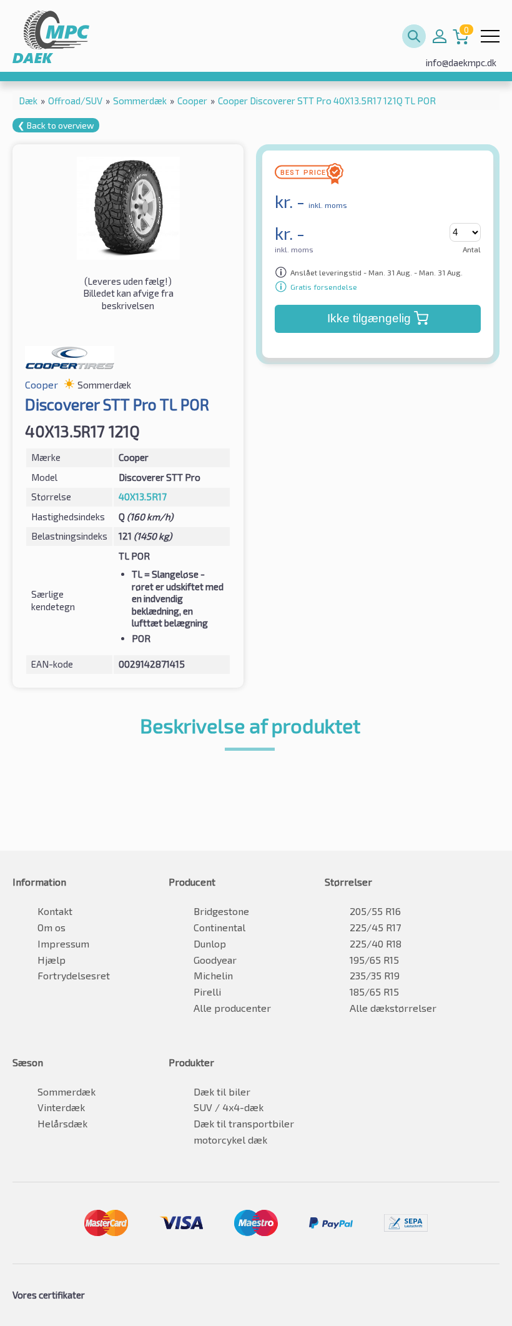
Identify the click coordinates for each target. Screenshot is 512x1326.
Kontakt (54, 911)
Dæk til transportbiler (244, 1123)
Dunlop (210, 943)
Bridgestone (221, 911)
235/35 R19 (375, 975)
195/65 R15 (374, 960)
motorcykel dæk (230, 1139)
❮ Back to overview (55, 125)
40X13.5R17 (143, 496)
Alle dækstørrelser (393, 1008)
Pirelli (207, 991)
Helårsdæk (62, 1123)
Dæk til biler (222, 1091)
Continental (219, 927)
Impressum (63, 943)
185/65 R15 (374, 991)
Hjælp (51, 960)
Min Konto (439, 36)
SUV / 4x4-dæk (228, 1107)
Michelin (213, 975)
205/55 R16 (375, 911)
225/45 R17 (375, 927)
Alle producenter (232, 1008)
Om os (51, 927)
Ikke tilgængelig (369, 318)
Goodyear (215, 960)
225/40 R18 (375, 943)
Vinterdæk (61, 1107)
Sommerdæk (66, 1091)
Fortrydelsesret (73, 975)
